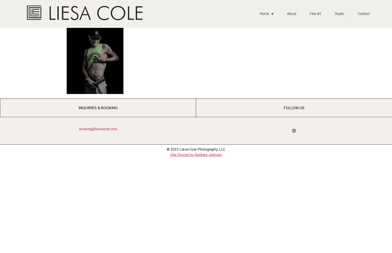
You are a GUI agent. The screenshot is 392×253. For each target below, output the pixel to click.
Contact (364, 14)
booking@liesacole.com (98, 129)
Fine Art (315, 14)
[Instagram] (294, 131)
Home (264, 14)
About (291, 14)
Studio (339, 14)
